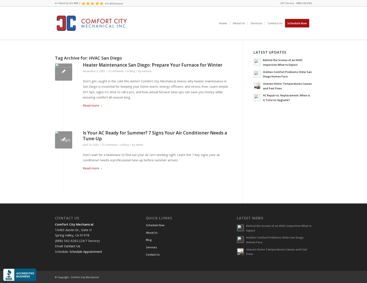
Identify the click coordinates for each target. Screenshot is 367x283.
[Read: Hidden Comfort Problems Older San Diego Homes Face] (257, 74)
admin (139, 145)
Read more (91, 105)
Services (151, 247)
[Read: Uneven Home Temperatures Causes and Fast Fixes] (257, 86)
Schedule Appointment (85, 251)
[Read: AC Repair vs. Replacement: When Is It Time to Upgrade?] (257, 97)
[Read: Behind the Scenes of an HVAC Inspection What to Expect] (257, 62)
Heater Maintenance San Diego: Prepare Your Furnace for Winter (152, 65)
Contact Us (72, 246)
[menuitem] (295, 3)
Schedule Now (155, 225)
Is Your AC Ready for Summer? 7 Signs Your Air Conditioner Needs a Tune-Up (155, 136)
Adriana (146, 71)
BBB (76, 3)
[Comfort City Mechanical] (91, 23)
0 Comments (116, 71)
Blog (132, 71)
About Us (152, 232)
